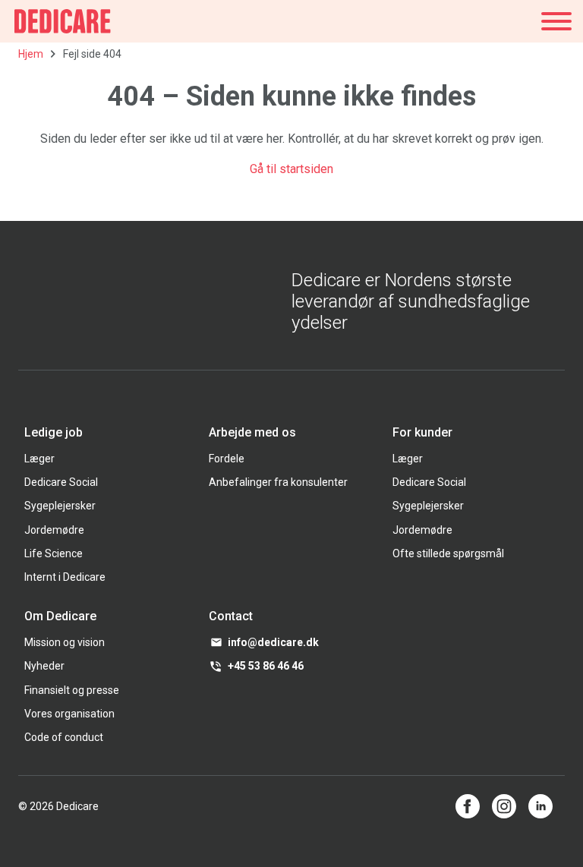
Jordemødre (54, 530)
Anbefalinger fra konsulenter (278, 482)
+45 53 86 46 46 (266, 666)
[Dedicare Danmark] (62, 21)
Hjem (30, 54)
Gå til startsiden (291, 169)
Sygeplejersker (60, 506)
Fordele (226, 458)
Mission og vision (64, 642)
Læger (39, 458)
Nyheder (44, 666)
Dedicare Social (61, 482)
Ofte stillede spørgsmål (448, 553)
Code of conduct (63, 737)
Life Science (53, 553)
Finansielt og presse (71, 690)
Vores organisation (69, 714)
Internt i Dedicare (65, 577)
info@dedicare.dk (273, 642)
